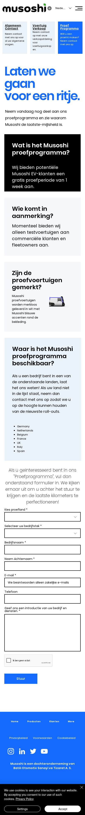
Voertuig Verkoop (39, 27)
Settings (22, 809)
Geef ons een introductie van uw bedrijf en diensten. (36, 609)
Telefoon (11, 591)
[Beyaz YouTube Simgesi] (44, 751)
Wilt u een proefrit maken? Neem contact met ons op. (69, 39)
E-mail (9, 575)
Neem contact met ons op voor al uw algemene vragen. (14, 39)
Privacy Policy (25, 799)
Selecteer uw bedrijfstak (22, 526)
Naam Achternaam (18, 558)
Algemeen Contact (13, 27)
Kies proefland (15, 509)
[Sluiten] (79, 790)
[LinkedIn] (22, 751)
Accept (62, 809)
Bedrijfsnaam (14, 542)
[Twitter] (33, 751)
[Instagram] (11, 751)
